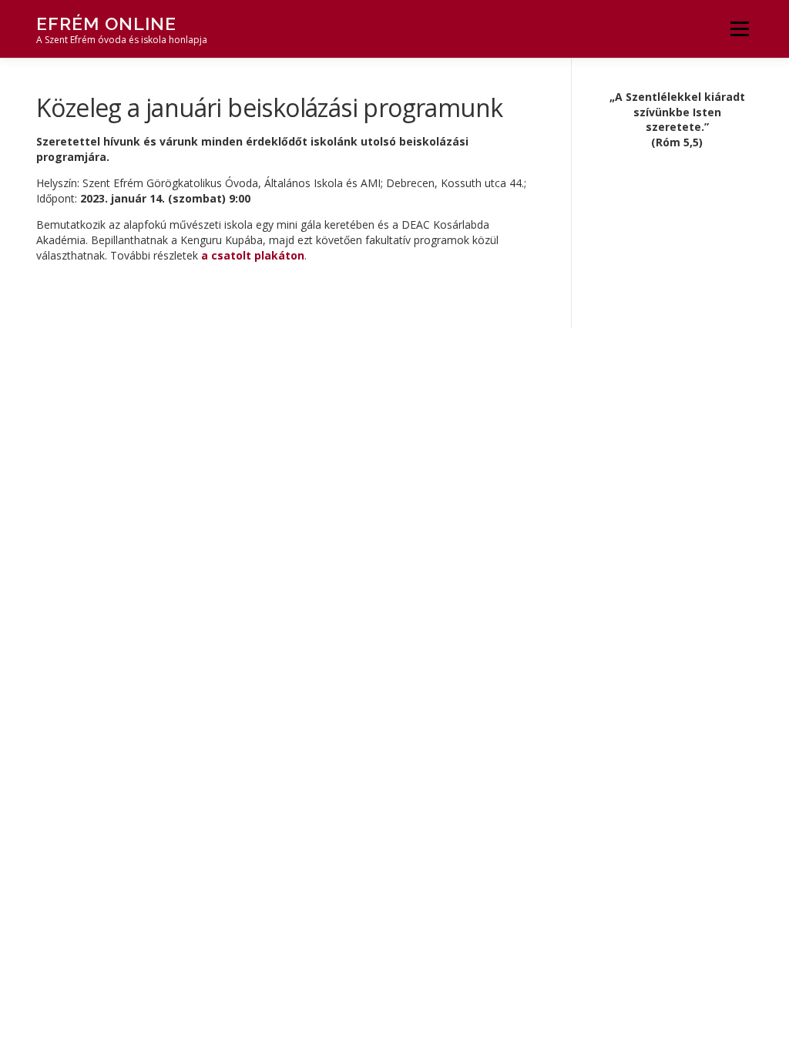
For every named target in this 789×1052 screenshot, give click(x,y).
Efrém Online (106, 23)
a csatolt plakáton (252, 255)
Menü (739, 29)
